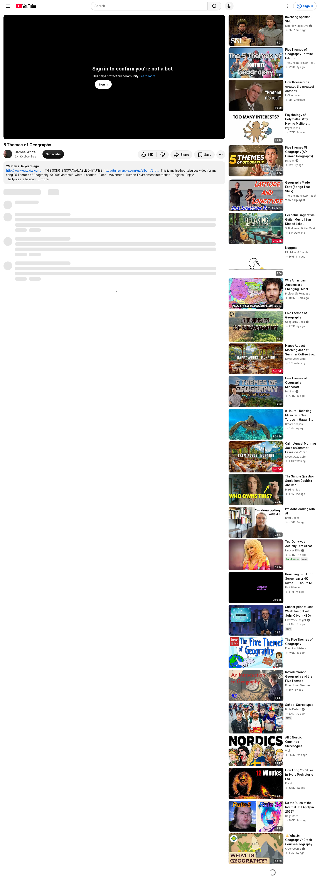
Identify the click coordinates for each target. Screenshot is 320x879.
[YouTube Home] (25, 6)
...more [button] (43, 179)
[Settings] (287, 6)
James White (25, 152)
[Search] (214, 6)
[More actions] (220, 154)
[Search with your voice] (229, 6)
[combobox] (150, 6)
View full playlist (295, 200)
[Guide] (7, 6)
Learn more (147, 76)
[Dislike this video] (163, 154)
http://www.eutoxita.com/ (24, 170)
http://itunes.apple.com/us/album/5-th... (131, 170)
